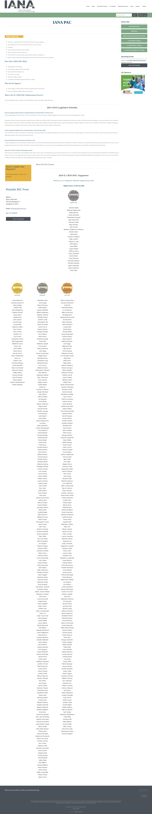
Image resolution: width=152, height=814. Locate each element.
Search (134, 15)
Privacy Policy (76, 808)
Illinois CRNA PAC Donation (45, 164)
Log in (144, 796)
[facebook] (140, 790)
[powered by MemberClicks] (76, 812)
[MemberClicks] (20, 6)
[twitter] (143, 790)
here (10, 174)
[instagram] (146, 790)
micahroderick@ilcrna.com (18, 208)
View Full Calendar (134, 65)
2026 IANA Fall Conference (137, 60)
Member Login (142, 15)
